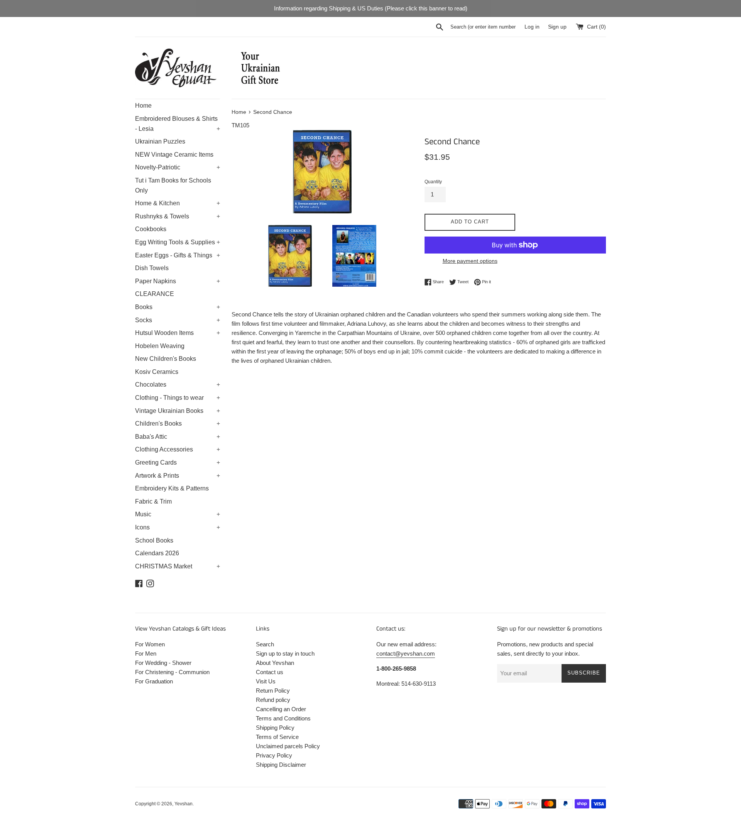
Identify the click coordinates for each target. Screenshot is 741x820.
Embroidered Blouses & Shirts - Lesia (177, 123)
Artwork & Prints (177, 475)
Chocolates (177, 384)
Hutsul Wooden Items (177, 333)
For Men (145, 653)
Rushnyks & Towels (177, 216)
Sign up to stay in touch (285, 653)
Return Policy (273, 690)
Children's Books (177, 423)
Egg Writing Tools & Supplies (177, 242)
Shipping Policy (275, 727)
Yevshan (183, 803)
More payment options (470, 261)
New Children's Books (165, 358)
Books (177, 307)
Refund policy (273, 700)
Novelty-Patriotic (177, 167)
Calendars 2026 (157, 553)
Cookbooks (150, 229)
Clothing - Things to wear (177, 397)
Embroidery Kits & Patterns (172, 488)
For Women (150, 644)
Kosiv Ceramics (156, 372)
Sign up (557, 27)
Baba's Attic (177, 436)
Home (143, 105)
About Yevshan (275, 662)
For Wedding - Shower (163, 662)
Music (177, 514)
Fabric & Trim (153, 501)
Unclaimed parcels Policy (288, 746)
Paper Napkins (177, 281)
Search (265, 644)
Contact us (269, 672)
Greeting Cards (177, 462)
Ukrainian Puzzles (160, 141)
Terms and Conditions (283, 718)
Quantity (433, 181)
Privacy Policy (274, 755)
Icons (177, 527)
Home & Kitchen (177, 203)
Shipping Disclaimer (281, 764)
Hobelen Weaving (159, 346)
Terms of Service (277, 737)
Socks (177, 320)
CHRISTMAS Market (177, 566)
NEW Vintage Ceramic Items (174, 154)
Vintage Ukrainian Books (177, 410)
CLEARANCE (154, 294)
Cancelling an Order (281, 709)
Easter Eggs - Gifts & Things (177, 255)
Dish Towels (152, 268)
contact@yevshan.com (405, 653)
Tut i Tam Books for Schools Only (173, 185)
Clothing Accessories (177, 449)
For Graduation (154, 681)
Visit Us (266, 681)
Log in (532, 27)
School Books (154, 540)
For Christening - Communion (172, 672)
